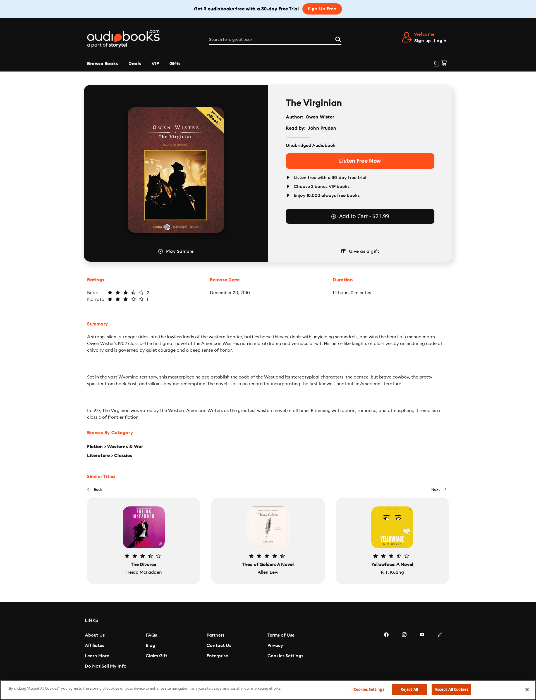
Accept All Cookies (451, 689)
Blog (150, 645)
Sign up (422, 40)
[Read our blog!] (440, 651)
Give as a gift (364, 251)
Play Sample (179, 251)
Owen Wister (320, 117)
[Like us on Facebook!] (386, 651)
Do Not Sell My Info (105, 666)
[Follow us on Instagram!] (404, 651)
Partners (215, 635)
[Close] (527, 689)
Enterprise (217, 656)
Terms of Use (281, 635)
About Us (95, 635)
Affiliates (94, 645)
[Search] (338, 39)
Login (440, 40)
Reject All (409, 689)
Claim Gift (156, 656)
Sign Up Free (322, 9)
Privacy (275, 645)
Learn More (97, 656)
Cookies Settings (285, 656)
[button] (94, 489)
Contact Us (219, 645)
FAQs (151, 635)
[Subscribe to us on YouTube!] (422, 651)
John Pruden (322, 128)
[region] (268, 690)
